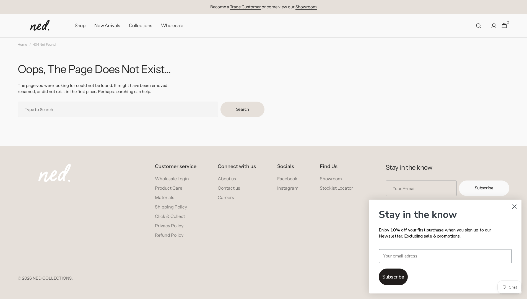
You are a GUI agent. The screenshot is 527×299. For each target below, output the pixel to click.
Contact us (229, 188)
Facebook (287, 178)
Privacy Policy (169, 225)
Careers (226, 197)
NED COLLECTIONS (52, 278)
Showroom (306, 6)
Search (242, 109)
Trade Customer (245, 6)
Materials (164, 197)
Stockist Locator (336, 188)
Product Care (168, 188)
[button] (478, 26)
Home (22, 44)
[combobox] (118, 109)
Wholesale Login (172, 178)
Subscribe (484, 187)
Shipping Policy (171, 207)
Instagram (287, 188)
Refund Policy (169, 235)
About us (227, 178)
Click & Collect (170, 216)
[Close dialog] (514, 207)
